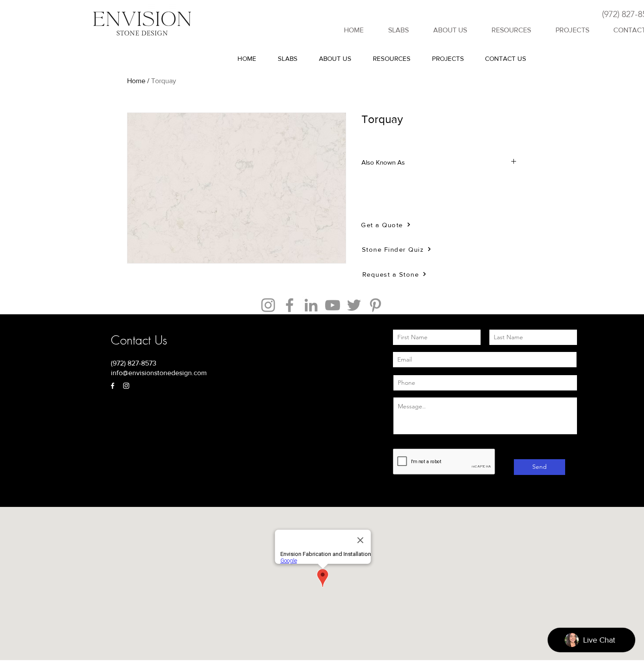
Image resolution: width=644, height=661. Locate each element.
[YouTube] (332, 305)
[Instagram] (268, 305)
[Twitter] (354, 305)
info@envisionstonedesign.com (159, 372)
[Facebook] (289, 305)
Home (136, 80)
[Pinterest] (375, 305)
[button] (511, 30)
